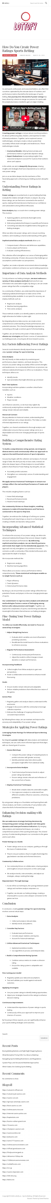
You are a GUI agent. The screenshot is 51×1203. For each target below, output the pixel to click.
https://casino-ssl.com (10, 1098)
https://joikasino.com (9, 1137)
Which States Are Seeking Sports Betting (16, 1067)
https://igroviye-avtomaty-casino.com (15, 1102)
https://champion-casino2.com (13, 1129)
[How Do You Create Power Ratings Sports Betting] (25, 72)
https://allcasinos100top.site (12, 1156)
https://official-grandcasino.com (13, 1148)
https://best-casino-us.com (12, 1106)
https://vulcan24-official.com (12, 1090)
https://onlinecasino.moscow (12, 1109)
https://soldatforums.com (11, 1164)
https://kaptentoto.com (10, 1117)
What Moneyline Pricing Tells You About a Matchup (20, 1055)
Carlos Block (25, 55)
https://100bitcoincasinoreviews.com (15, 1160)
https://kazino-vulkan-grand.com (14, 1121)
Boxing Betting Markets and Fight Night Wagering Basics (22, 1051)
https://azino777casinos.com (12, 1141)
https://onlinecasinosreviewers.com (15, 1145)
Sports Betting (10, 55)
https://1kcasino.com (9, 1125)
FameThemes (44, 1198)
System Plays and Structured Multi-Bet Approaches (20, 1063)
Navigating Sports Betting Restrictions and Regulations (21, 1059)
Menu (7, 3)
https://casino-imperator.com (12, 1172)
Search (4, 1034)
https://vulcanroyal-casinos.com (13, 1094)
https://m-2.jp (7, 1168)
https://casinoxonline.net (11, 1133)
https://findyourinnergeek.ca (12, 1152)
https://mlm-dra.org (9, 1176)
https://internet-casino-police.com (14, 1113)
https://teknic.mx (8, 1180)
